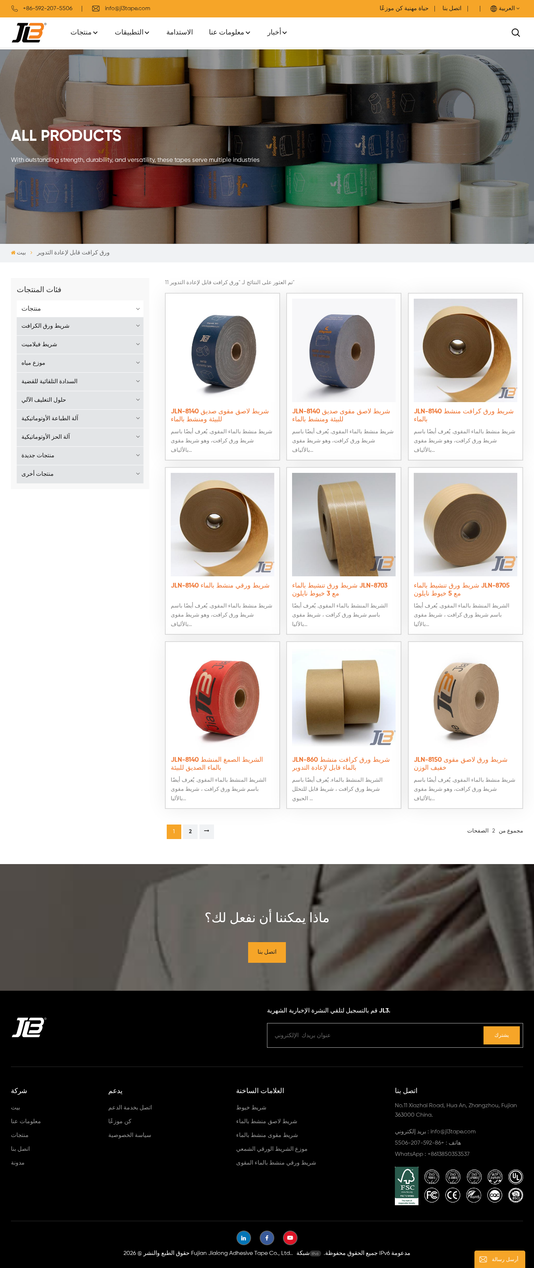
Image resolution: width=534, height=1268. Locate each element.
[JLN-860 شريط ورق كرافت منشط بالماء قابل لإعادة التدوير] (344, 698)
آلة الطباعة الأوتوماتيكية (49, 419)
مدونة (18, 1163)
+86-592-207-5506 (47, 9)
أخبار (274, 32)
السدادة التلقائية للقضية (49, 382)
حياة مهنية (416, 9)
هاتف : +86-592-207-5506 (428, 1143)
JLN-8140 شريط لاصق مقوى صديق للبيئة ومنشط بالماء (220, 415)
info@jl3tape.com (127, 9)
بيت (21, 253)
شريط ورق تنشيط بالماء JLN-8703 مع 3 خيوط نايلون (340, 589)
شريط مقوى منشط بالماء (267, 1135)
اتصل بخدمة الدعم (130, 1108)
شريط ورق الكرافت (45, 326)
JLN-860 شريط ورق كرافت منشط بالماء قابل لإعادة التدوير (341, 764)
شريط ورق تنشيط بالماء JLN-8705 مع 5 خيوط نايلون (462, 589)
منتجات (81, 32)
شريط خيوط (251, 1108)
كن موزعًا (120, 1122)
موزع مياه (33, 363)
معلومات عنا (226, 32)
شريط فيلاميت (39, 345)
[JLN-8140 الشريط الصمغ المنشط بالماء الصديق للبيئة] (222, 698)
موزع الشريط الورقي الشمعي (272, 1149)
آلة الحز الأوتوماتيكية (45, 437)
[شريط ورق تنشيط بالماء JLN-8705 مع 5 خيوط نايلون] (465, 524)
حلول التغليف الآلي (43, 400)
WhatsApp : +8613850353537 (432, 1154)
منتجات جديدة (37, 456)
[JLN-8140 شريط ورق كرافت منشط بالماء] (465, 350)
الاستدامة (179, 32)
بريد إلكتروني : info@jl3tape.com (435, 1132)
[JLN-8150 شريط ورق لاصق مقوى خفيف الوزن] (465, 698)
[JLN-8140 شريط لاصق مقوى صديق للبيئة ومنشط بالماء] (222, 350)
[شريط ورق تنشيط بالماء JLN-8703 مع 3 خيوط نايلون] (344, 524)
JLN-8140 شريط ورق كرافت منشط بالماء (464, 415)
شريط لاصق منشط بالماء (266, 1122)
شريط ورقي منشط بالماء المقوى (276, 1163)
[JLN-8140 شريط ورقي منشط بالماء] (222, 524)
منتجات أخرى (37, 474)
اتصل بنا (451, 9)
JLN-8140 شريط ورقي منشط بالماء (220, 585)
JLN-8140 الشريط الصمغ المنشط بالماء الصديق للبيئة (217, 764)
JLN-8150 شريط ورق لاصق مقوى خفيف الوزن (460, 764)
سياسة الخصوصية (129, 1135)
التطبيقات (129, 32)
